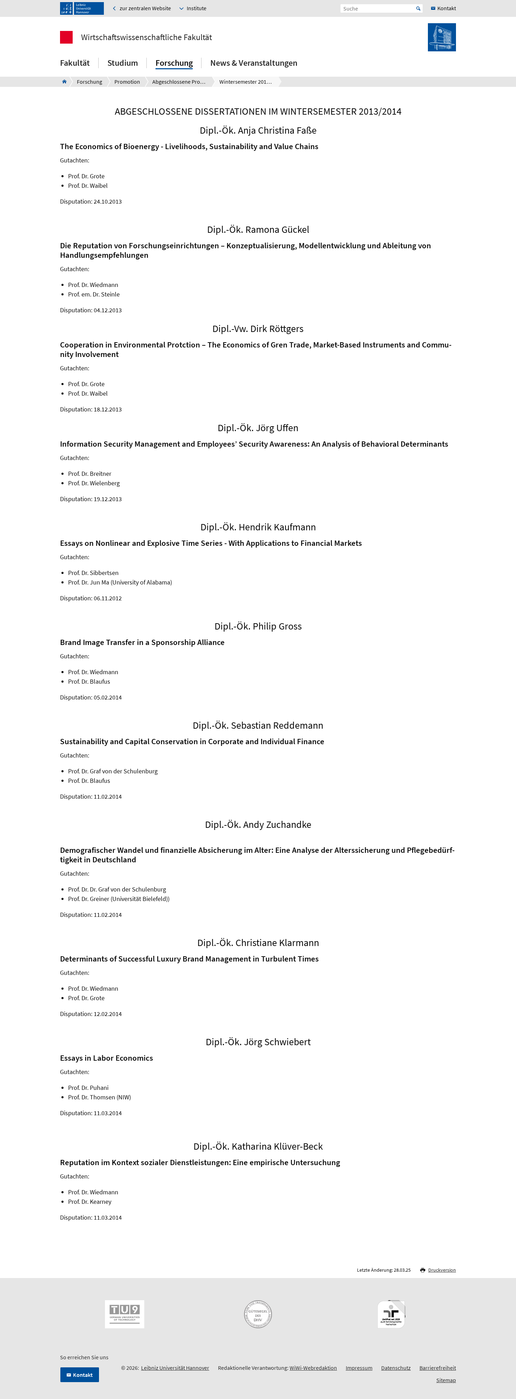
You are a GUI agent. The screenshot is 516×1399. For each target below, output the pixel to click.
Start (418, 8)
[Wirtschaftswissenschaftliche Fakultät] (62, 82)
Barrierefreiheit (437, 1367)
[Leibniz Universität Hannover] (82, 8)
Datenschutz (396, 1367)
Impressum (359, 1367)
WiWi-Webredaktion (313, 1367)
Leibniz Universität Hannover (175, 1367)
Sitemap (446, 1380)
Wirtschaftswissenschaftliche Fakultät (146, 37)
